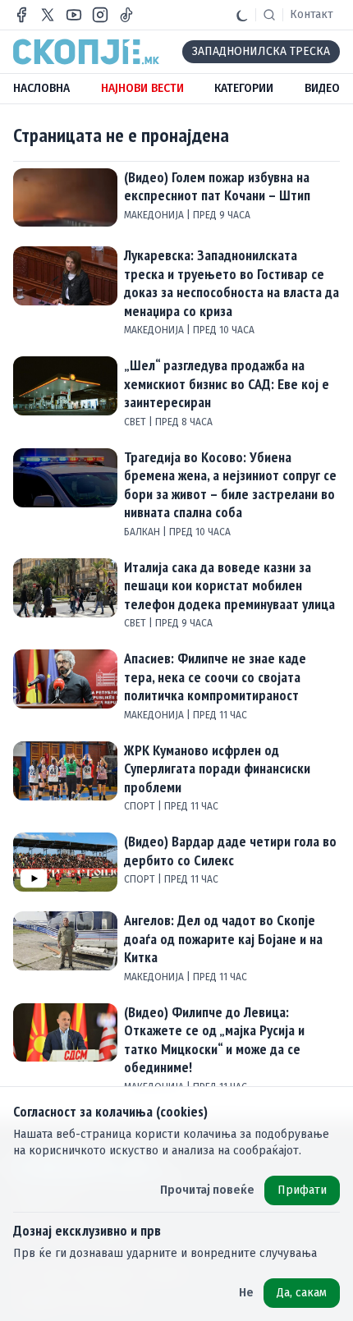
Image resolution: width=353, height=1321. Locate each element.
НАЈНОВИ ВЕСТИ (142, 88)
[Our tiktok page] (126, 15)
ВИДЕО (322, 88)
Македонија (155, 215)
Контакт (311, 14)
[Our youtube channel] (74, 15)
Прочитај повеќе (207, 1190)
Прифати (302, 1190)
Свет (136, 422)
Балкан (143, 532)
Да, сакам (302, 1293)
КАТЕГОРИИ (243, 88)
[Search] (269, 14)
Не (246, 1293)
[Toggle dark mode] (242, 14)
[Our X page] (47, 15)
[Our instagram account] (100, 15)
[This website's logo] (86, 51)
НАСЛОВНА (41, 88)
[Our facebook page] (21, 15)
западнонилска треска (261, 51)
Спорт (141, 806)
